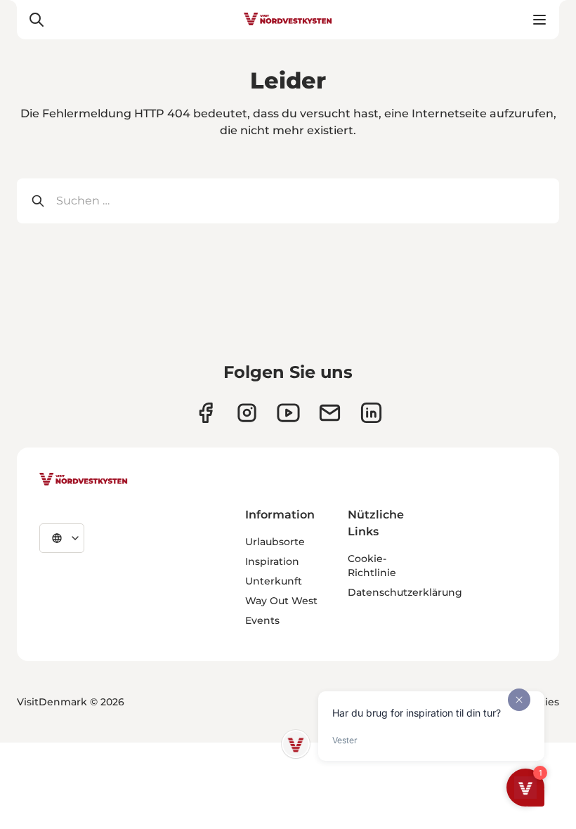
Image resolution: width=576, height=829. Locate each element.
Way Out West (281, 600)
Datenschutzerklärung (405, 592)
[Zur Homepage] (288, 20)
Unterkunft (273, 581)
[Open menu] (539, 20)
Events (262, 620)
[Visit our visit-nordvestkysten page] (371, 412)
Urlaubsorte (275, 541)
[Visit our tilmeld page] (330, 412)
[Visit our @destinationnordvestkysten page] (288, 412)
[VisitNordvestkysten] (83, 480)
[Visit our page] (205, 412)
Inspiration (272, 561)
